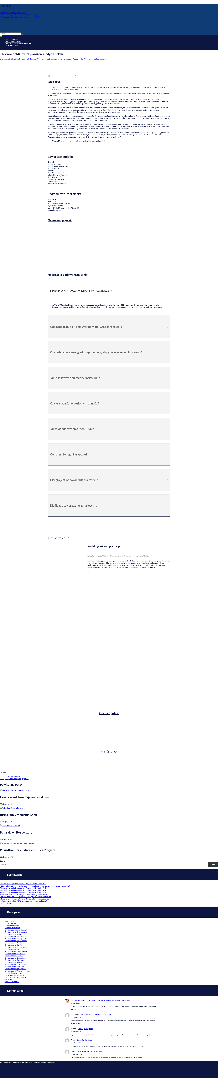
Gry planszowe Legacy (13, 962)
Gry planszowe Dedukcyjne (15, 934)
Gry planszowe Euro (12, 949)
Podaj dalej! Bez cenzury (16, 832)
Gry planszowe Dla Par (13, 945)
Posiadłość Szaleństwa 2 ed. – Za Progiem (27, 850)
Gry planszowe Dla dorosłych (48, 59)
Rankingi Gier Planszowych (15, 977)
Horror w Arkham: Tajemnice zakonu (24, 797)
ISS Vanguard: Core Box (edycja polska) (96, 1014)
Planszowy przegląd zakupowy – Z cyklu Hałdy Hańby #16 (23, 884)
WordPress (51, 1062)
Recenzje (8, 979)
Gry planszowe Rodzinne (14, 966)
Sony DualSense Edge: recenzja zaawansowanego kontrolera (23, 894)
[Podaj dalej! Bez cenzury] (10, 825)
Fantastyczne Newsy (13, 928)
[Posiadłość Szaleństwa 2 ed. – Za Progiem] (17, 843)
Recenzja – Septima (85, 1029)
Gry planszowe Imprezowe (15, 953)
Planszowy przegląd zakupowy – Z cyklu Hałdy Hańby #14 (23, 890)
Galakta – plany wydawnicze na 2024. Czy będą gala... (20, 15)
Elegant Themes (24, 1062)
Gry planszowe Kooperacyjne (72, 59)
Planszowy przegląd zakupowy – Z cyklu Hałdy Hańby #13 (23, 892)
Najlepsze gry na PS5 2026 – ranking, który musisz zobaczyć (23, 901)
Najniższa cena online (108, 150)
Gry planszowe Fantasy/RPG (16, 951)
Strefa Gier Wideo (12, 981)
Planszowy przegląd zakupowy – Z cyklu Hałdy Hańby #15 (23, 888)
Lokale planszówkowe (13, 973)
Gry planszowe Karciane (14, 956)
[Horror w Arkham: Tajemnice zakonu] (15, 790)
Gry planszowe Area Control (16, 930)
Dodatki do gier (11, 923)
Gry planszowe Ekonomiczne (16, 947)
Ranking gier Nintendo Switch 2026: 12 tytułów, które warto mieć (25, 897)
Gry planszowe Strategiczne (15, 969)
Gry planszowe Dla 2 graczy (15, 938)
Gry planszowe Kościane (14, 960)
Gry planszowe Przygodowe (95, 59)
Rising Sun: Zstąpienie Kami (18, 815)
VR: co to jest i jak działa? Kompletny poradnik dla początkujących (26, 899)
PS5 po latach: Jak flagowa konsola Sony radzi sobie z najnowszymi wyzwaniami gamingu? (35, 886)
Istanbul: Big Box (6, 903)
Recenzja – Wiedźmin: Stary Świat (13, 12)
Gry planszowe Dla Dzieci (15, 943)
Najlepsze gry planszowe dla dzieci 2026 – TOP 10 (19, 17)
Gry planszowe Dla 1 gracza (26, 59)
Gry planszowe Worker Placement (18, 971)
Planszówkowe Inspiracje (14, 975)
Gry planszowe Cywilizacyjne (16, 932)
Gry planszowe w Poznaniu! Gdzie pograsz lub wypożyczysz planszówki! (102, 1000)
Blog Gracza (9, 921)
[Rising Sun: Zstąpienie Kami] (11, 808)
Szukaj (2, 861)
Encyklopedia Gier (11, 45)
